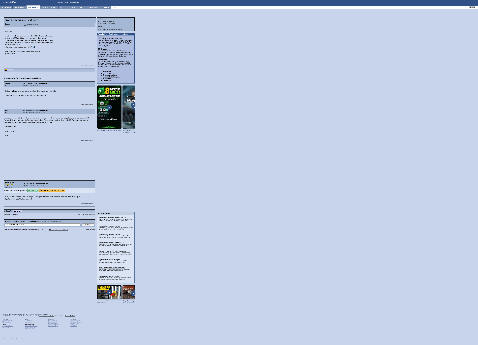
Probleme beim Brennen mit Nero (109, 276)
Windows (6, 7)
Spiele (82, 7)
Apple (63, 7)
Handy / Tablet (49, 7)
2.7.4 (27, 314)
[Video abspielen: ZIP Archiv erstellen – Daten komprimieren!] (109, 292)
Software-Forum (75, 320)
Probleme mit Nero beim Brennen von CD (112, 217)
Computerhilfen (8, 229)
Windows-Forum (7, 320)
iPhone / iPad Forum (31, 326)
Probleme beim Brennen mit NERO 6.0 (111, 242)
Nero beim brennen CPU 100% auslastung (112, 251)
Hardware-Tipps (52, 321)
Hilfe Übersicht (90, 229)
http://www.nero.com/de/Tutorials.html (18, 199)
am (25, 25)
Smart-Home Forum (53, 324)
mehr (106, 7)
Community (94, 7)
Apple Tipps (5, 327)
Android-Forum (29, 328)
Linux (72, 7)
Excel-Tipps (73, 326)
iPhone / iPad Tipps (30, 327)
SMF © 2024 (34, 314)
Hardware (19, 7)
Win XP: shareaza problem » (86, 214)
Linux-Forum (28, 320)
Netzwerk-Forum (52, 323)
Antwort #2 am (28, 112)
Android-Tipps (29, 330)
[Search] (472, 7)
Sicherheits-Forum (75, 321)
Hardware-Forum (52, 320)
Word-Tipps (73, 324)
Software (33, 7)
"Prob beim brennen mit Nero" (58, 229)
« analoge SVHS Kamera (11, 214)
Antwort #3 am (28, 185)
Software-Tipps (74, 323)
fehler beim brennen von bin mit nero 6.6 (112, 267)
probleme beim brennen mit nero (109, 226)
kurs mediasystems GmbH (46, 315)
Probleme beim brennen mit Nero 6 (110, 234)
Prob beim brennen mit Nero (29, 229)
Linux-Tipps (28, 321)
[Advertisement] (75, 44)
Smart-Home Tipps (53, 326)
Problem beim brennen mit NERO (109, 259)
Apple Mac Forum (7, 326)
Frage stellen (74, 2)
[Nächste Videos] (133, 104)
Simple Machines (43, 314)
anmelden (60, 2)
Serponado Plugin (70, 315)
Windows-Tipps (6, 321)
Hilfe (66, 2)
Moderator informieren (87, 65)
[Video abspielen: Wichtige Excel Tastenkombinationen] (109, 107)
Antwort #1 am (28, 85)
